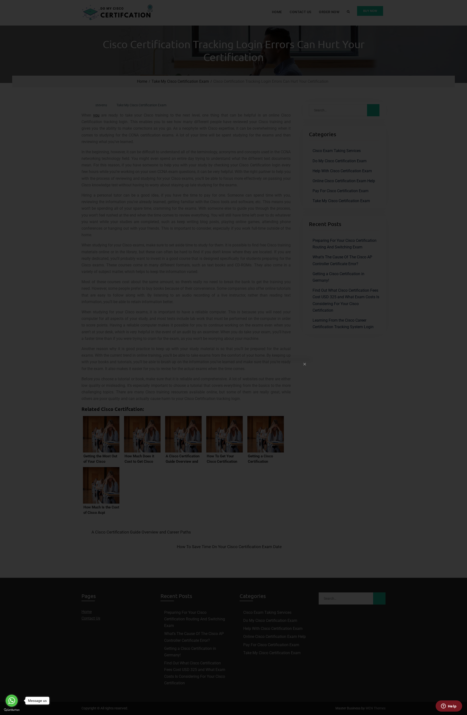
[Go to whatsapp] (12, 701)
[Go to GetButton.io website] (11, 710)
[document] (233, 357)
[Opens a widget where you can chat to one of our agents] (448, 706)
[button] (304, 364)
